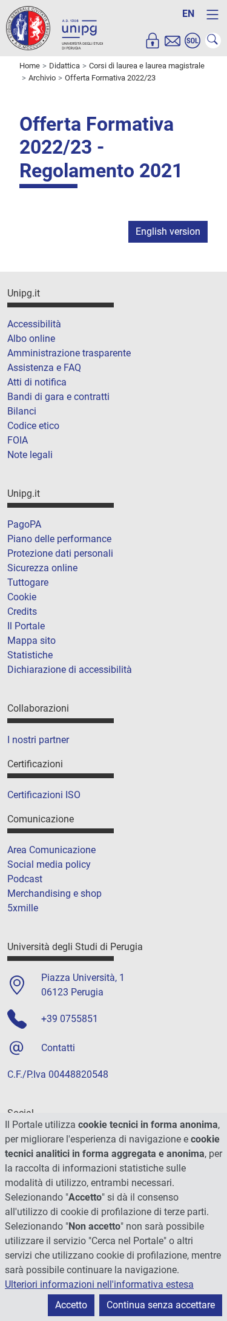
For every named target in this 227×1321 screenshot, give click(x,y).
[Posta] (172, 40)
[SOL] (192, 40)
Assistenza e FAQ (44, 367)
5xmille (22, 908)
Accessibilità (34, 324)
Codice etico (33, 425)
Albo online (31, 338)
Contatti (58, 1048)
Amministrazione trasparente (69, 353)
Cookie (21, 597)
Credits (22, 611)
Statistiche (30, 655)
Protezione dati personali (60, 553)
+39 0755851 (69, 1018)
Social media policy (49, 864)
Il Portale (26, 626)
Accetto (71, 1305)
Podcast (24, 879)
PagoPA (24, 524)
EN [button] (188, 13)
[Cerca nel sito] (213, 40)
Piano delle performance (59, 539)
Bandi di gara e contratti (58, 396)
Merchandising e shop (54, 893)
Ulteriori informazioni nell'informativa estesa (99, 1284)
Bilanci (21, 411)
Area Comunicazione (51, 850)
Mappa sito (31, 640)
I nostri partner (38, 740)
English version (168, 231)
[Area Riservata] (152, 40)
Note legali (30, 455)
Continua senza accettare (161, 1305)
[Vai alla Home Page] (54, 27)
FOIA (17, 440)
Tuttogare (27, 582)
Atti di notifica (37, 382)
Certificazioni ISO (44, 795)
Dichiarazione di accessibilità (69, 669)
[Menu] (212, 14)
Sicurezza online (42, 568)
